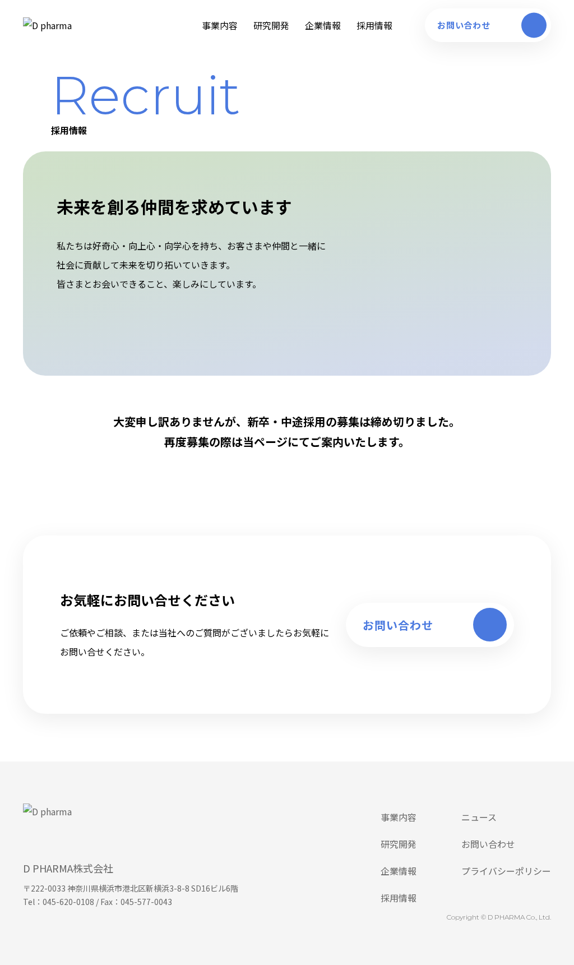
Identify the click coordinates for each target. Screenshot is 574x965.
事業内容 (220, 25)
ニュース (479, 817)
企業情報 (323, 25)
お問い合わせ (488, 844)
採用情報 (374, 25)
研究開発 (271, 25)
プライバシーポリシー (506, 871)
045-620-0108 (68, 901)
